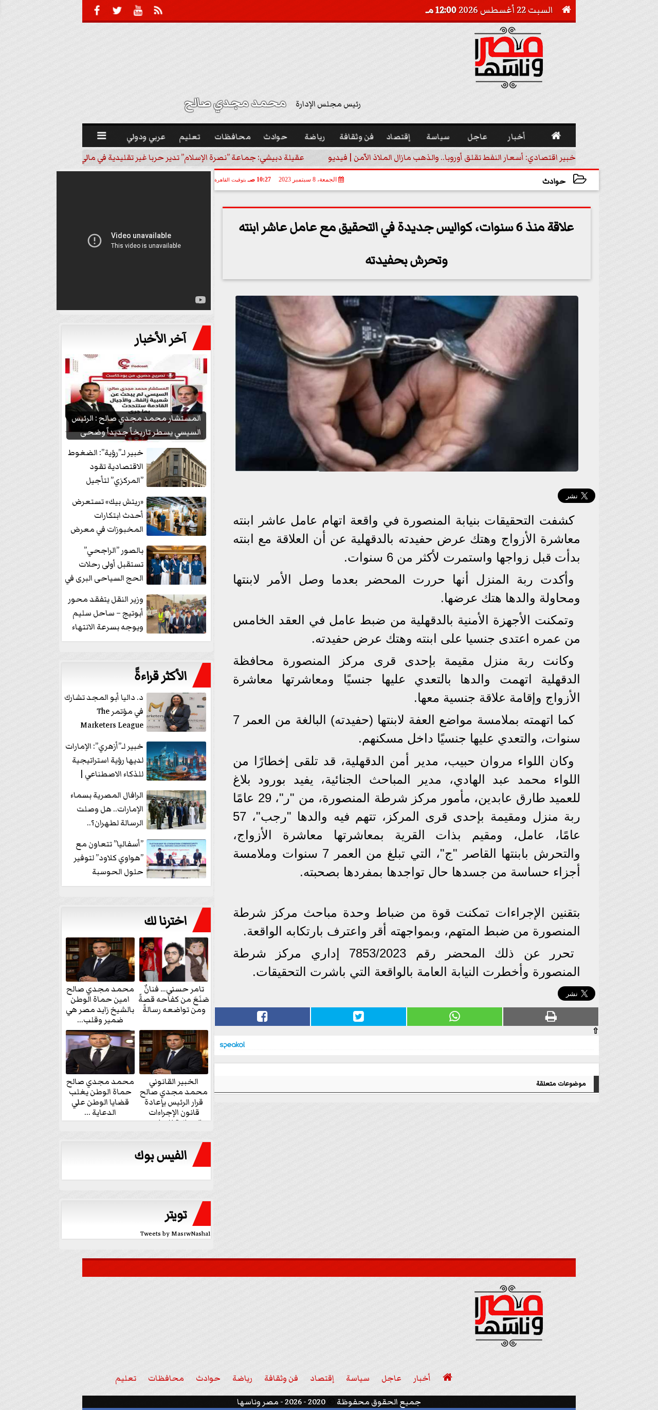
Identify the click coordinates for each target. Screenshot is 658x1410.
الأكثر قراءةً (160, 676)
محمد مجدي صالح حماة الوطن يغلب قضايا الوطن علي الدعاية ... (100, 1096)
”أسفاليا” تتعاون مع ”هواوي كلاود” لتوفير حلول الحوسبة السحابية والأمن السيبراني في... (141, 858)
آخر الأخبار (161, 339)
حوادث (553, 181)
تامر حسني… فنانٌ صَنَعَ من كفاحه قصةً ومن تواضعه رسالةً (173, 999)
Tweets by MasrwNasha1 (175, 1234)
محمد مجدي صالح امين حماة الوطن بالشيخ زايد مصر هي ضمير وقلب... (100, 1004)
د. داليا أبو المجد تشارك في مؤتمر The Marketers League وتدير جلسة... (103, 712)
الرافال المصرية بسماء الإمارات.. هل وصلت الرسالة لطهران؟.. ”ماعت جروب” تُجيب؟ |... (138, 809)
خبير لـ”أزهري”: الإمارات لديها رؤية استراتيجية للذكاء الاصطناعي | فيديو (104, 761)
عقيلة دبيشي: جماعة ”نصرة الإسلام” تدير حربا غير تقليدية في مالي (192, 157)
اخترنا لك (165, 921)
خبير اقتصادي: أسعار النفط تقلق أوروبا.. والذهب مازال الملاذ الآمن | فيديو (452, 157)
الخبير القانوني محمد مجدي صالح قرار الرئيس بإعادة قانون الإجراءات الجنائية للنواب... (174, 1101)
